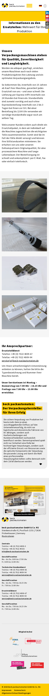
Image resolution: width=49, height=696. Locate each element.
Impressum (7, 690)
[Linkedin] (47, 13)
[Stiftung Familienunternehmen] (25, 654)
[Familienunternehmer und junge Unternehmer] (18, 666)
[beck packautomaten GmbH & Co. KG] (13, 5)
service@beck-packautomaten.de (17, 575)
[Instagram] (47, 20)
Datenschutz (20, 690)
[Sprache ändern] (45, 5)
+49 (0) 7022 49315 (17, 549)
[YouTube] (47, 16)
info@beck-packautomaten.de (15, 551)
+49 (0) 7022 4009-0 (17, 546)
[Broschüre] (24, 501)
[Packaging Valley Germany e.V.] (33, 642)
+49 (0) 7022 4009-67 (18, 593)
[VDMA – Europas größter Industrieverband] (14, 642)
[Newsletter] (47, 23)
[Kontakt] (47, 27)
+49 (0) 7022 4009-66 (18, 570)
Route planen (8, 536)
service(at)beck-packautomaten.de (20, 360)
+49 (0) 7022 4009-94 (18, 572)
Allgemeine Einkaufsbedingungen (16, 693)
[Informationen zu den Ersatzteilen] (40, 6)
